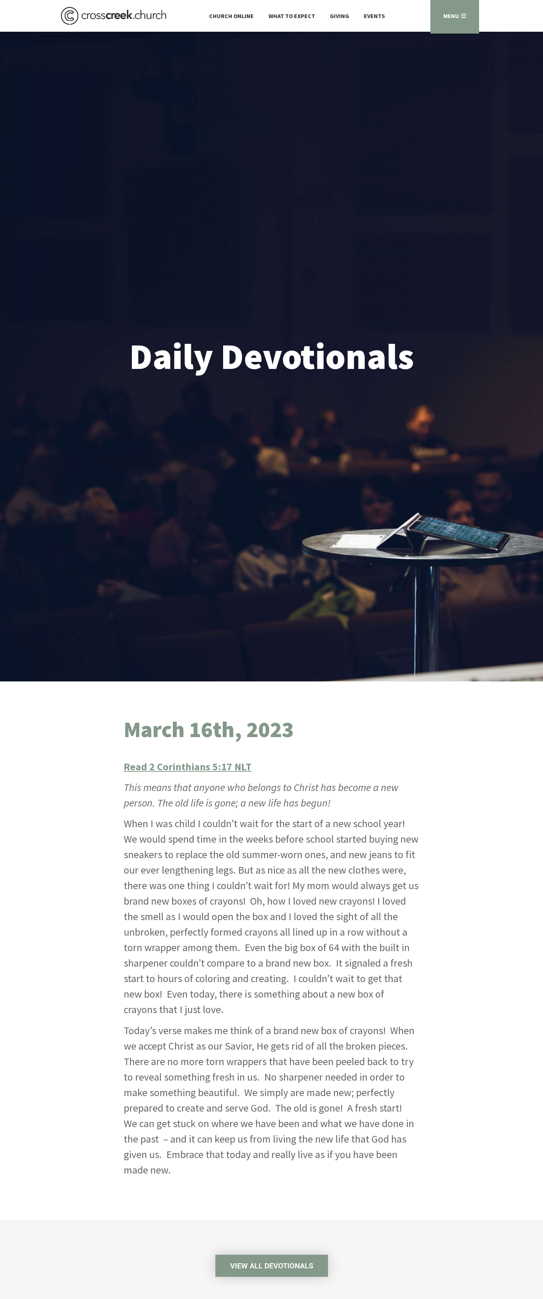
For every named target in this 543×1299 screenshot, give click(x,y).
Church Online (231, 16)
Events (374, 16)
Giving (339, 16)
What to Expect (292, 16)
